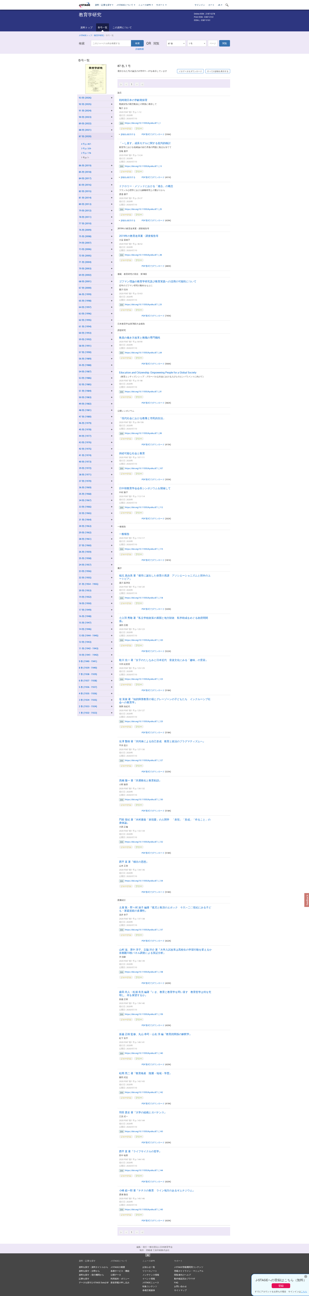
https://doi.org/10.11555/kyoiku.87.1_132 (144, 841)
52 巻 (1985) (85, 384)
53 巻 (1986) (85, 377)
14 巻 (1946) (85, 629)
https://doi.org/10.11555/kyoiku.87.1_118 (144, 597)
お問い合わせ (180, 1286)
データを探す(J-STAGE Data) (92, 1282)
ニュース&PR (144, 4)
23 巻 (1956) (85, 571)
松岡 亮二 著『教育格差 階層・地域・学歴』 (145, 1073)
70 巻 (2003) (85, 268)
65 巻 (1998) (85, 300)
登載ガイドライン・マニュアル (188, 1270)
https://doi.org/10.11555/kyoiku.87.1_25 (143, 209)
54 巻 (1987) (85, 371)
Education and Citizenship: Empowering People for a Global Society (157, 372)
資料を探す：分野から (89, 1270)
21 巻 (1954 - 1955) (88, 583)
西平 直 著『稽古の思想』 (134, 861)
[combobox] (176, 43)
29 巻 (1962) (85, 532)
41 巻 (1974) (85, 455)
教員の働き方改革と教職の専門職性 (139, 337)
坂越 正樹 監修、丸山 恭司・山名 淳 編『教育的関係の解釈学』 (155, 1034)
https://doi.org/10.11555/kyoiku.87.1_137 (144, 929)
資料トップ (86, 27)
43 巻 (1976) (85, 442)
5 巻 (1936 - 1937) (88, 686)
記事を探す (84, 1278)
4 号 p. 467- (86, 144)
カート (211, 4)
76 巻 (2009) (85, 229)
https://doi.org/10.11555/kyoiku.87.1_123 (144, 679)
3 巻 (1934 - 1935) (88, 699)
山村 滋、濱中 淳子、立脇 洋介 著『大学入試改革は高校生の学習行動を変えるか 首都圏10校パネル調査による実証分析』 (166, 951)
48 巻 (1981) (85, 410)
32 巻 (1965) (85, 513)
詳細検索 (140, 48)
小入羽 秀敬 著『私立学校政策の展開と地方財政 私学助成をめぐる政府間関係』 (163, 619)
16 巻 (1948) (85, 616)
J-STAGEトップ (85, 35)
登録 (281, 1285)
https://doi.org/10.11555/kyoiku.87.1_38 (143, 254)
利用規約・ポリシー (120, 1278)
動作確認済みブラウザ (184, 1278)
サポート (160, 4)
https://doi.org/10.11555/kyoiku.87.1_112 (144, 507)
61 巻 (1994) (85, 326)
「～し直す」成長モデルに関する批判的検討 (145, 143)
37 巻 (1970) (85, 480)
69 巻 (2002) (85, 274)
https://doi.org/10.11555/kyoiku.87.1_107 (144, 468)
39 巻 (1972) (85, 468)
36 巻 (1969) (85, 487)
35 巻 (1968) (85, 493)
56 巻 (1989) (85, 358)
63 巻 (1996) (85, 313)
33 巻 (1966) (85, 506)
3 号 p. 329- (86, 148)
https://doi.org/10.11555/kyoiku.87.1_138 (144, 971)
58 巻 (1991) (85, 345)
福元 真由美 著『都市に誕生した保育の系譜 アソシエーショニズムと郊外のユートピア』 (165, 577)
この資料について (122, 27)
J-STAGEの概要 (118, 1267)
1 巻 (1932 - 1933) (88, 712)
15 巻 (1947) (85, 622)
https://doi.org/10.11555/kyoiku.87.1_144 (144, 1170)
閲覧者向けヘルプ (182, 1274)
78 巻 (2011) (85, 216)
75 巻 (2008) (85, 236)
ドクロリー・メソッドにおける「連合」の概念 (146, 186)
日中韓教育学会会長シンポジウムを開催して (145, 488)
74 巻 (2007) (85, 242)
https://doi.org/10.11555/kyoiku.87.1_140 (144, 1053)
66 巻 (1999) (85, 294)
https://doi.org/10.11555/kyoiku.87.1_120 (144, 640)
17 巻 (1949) (85, 609)
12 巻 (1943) (85, 641)
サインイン (200, 4)
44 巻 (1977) (85, 435)
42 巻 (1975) (85, 448)
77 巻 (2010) (85, 223)
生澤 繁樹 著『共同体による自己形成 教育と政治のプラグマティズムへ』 (162, 741)
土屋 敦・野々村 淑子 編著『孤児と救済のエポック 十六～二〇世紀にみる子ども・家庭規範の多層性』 (165, 909)
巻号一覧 (102, 27)
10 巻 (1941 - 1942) (88, 654)
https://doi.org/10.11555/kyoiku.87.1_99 (143, 433)
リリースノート (149, 1270)
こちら (304, 1291)
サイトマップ (180, 1290)
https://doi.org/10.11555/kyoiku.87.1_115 (144, 548)
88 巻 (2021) (85, 129)
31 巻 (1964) (85, 519)
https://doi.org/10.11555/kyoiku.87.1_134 (144, 880)
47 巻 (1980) (85, 416)
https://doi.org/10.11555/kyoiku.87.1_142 (144, 1092)
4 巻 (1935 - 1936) (88, 693)
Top (147, 1255)
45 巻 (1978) (85, 429)
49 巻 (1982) (85, 403)
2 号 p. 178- (86, 153)
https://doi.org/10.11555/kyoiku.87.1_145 (144, 1209)
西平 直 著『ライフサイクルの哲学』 (140, 1151)
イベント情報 (148, 1278)
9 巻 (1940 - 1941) (88, 661)
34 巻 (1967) (85, 500)
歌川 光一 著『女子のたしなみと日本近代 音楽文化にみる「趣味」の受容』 (163, 660)
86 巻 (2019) (85, 165)
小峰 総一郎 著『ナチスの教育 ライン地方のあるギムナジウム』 (157, 1190)
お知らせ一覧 (148, 1267)
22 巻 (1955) (85, 577)
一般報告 (124, 534)
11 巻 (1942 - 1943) (88, 648)
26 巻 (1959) (85, 551)
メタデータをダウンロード (190, 71)
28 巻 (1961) (85, 538)
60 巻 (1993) (85, 332)
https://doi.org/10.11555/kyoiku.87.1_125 (144, 721)
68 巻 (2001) (85, 281)
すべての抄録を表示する (217, 71)
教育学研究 (99, 35)
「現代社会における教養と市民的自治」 (142, 418)
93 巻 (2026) (85, 97)
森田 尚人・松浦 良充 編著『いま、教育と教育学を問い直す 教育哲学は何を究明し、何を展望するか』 (165, 993)
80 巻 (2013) (85, 204)
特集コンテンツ (149, 1286)
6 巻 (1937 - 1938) (88, 680)
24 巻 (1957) (85, 564)
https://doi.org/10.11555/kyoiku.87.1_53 (143, 304)
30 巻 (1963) (85, 526)
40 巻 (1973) (85, 461)
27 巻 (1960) (85, 545)
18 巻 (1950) (85, 603)
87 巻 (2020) (85, 136)
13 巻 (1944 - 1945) (88, 635)
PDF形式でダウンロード (153, 134)
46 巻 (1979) (85, 422)
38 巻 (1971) (85, 474)
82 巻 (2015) (85, 191)
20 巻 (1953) (85, 590)
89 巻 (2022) (85, 123)
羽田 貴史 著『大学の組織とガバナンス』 (143, 1112)
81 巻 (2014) (85, 197)
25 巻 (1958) (85, 558)
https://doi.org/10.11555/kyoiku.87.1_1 (143, 123)
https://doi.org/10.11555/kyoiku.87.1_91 (143, 391)
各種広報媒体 (148, 1290)
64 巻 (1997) (85, 307)
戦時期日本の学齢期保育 (133, 100)
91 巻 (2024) (85, 110)
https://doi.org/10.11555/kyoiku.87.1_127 (144, 760)
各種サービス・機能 (120, 1270)
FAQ (176, 1282)
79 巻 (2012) (85, 210)
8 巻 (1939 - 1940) (88, 667)
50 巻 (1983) (85, 397)
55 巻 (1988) (85, 365)
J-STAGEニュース (150, 1282)
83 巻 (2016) (85, 184)
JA (219, 4)
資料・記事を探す (103, 4)
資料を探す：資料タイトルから (93, 1267)
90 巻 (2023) (85, 116)
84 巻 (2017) (85, 178)
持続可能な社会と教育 (132, 453)
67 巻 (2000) (85, 287)
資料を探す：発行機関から (91, 1274)
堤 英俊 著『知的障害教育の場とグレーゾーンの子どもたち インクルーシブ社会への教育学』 (165, 700)
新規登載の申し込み (120, 1282)
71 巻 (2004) (85, 262)
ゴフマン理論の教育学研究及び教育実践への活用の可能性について (157, 281)
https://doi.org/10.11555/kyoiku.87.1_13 (143, 166)
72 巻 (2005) (85, 255)
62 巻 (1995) (85, 319)
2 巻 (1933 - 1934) (88, 706)
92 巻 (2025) (85, 104)
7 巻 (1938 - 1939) (88, 674)
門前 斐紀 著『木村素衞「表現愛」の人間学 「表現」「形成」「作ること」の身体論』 (165, 821)
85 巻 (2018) (85, 171)
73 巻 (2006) (85, 249)
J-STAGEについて (125, 4)
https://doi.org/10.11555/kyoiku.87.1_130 (144, 799)
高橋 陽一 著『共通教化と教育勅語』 (140, 780)
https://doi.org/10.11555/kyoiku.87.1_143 (144, 1131)
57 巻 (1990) (85, 352)
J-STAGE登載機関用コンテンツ (188, 1267)
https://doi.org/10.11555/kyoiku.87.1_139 (144, 1014)
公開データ (116, 1274)
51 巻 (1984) (85, 390)
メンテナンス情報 (150, 1274)
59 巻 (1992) (85, 339)
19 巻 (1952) (85, 596)
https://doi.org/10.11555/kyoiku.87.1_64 (143, 352)
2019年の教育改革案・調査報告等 (138, 236)
